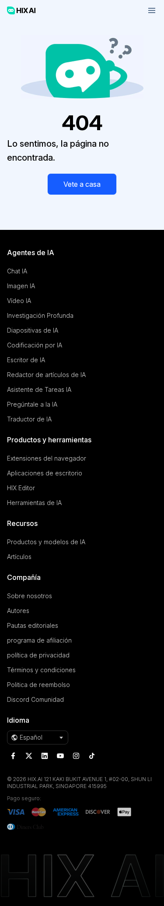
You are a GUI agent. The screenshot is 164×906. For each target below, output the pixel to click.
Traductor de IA (29, 419)
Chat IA (17, 271)
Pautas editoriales (32, 625)
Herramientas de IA (34, 502)
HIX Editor (21, 488)
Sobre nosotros (29, 596)
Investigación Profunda (40, 315)
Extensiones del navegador (46, 458)
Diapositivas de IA (32, 330)
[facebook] (13, 756)
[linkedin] (45, 756)
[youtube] (60, 756)
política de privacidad (38, 655)
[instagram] (76, 756)
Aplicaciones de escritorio (44, 473)
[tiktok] (92, 756)
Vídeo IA (19, 300)
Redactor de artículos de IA (46, 374)
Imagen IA (21, 286)
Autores (18, 610)
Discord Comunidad (35, 699)
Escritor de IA (26, 360)
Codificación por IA (34, 345)
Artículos (19, 556)
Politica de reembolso (38, 684)
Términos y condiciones (41, 670)
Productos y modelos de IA (46, 542)
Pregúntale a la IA (32, 404)
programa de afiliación (39, 640)
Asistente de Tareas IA (39, 389)
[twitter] (29, 756)
